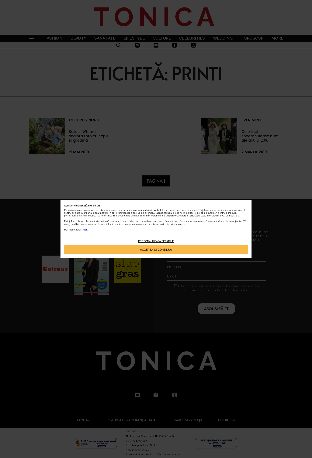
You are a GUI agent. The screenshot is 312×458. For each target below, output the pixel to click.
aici (85, 229)
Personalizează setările (156, 241)
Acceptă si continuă (156, 249)
